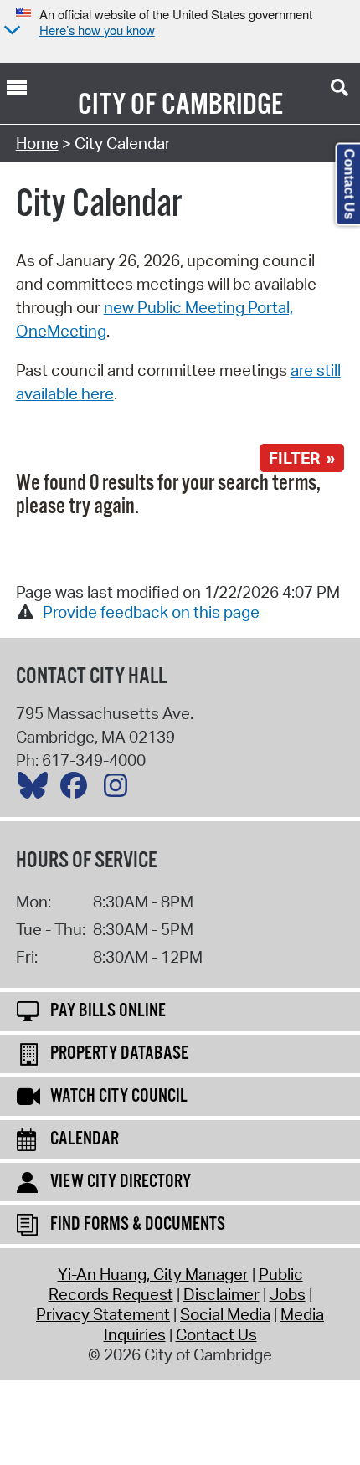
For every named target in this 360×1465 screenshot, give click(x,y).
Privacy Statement (103, 1314)
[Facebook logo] (78, 789)
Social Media (225, 1314)
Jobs (288, 1294)
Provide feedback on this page (151, 612)
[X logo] (37, 789)
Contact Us (216, 1334)
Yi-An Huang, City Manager (153, 1274)
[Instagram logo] (120, 789)
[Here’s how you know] (10, 31)
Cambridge (222, 105)
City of (117, 105)
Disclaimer (221, 1294)
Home (37, 143)
